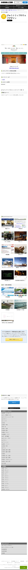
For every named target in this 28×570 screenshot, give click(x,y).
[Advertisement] (14, 33)
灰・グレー (5, 473)
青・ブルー (5, 468)
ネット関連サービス (7, 415)
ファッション (5, 442)
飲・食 (4, 426)
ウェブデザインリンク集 (8, 547)
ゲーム (4, 447)
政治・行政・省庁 (6, 461)
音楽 (4, 453)
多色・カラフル (6, 489)
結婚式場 (5, 549)
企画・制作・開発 (6, 457)
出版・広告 (5, 445)
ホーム (7, 5)
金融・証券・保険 (6, 449)
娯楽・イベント (6, 444)
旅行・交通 (5, 428)
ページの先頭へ (23, 567)
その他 (4, 463)
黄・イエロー (5, 472)
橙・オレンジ (5, 470)
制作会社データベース (20, 5)
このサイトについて (5, 561)
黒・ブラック (5, 487)
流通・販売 (5, 430)
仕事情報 (7, 7)
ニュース (5, 420)
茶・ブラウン (5, 477)
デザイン (5, 440)
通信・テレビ (5, 432)
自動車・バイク (6, 434)
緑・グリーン (5, 479)
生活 (4, 422)
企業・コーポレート (7, 413)
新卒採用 (5, 551)
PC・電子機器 (6, 436)
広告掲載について (15, 561)
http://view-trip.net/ (14, 68)
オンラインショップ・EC (8, 417)
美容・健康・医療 (6, 451)
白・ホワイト (5, 475)
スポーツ (5, 418)
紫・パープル (5, 483)
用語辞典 (22, 561)
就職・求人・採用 (6, 455)
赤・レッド (5, 481)
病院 (4, 553)
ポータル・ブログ (6, 438)
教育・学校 (5, 424)
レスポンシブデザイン (7, 545)
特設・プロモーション (7, 459)
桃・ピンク (5, 485)
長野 (4, 79)
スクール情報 (21, 7)
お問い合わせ (17, 562)
